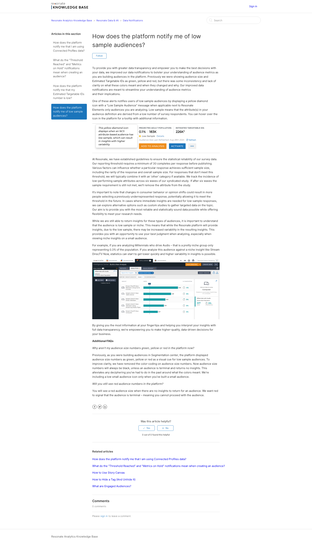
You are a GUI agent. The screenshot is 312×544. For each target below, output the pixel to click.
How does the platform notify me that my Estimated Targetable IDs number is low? (68, 92)
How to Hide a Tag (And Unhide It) (113, 479)
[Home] (69, 8)
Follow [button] (99, 55)
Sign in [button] (253, 6)
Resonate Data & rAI (107, 20)
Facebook (94, 407)
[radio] (146, 428)
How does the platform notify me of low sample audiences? (68, 111)
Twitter (100, 407)
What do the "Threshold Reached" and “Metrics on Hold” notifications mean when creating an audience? (68, 68)
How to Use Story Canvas (108, 472)
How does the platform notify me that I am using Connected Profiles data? (68, 46)
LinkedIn (105, 407)
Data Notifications (133, 20)
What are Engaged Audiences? (111, 486)
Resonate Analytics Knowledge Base (71, 20)
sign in (104, 516)
